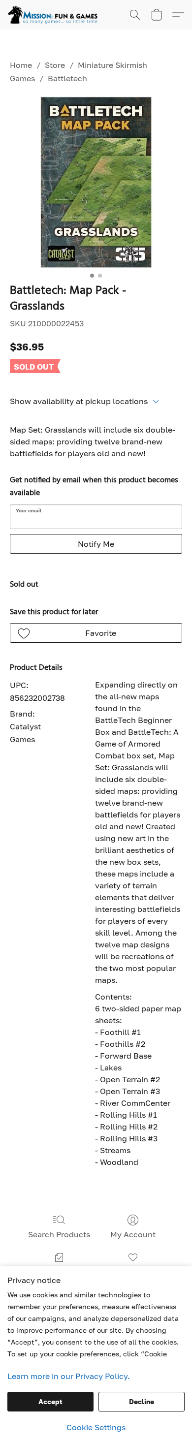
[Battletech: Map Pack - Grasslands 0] (95, 182)
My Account (133, 1234)
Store (55, 65)
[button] (55, 15)
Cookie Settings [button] (96, 1427)
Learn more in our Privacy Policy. (68, 1376)
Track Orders (59, 1272)
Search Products (59, 1234)
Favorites (133, 1272)
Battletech (67, 78)
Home (21, 65)
